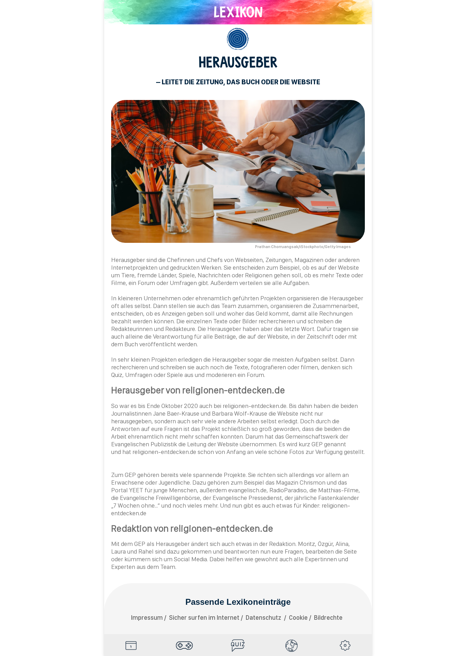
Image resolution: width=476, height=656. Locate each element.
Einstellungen (345, 645)
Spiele (185, 645)
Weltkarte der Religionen (291, 645)
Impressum (147, 617)
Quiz (238, 645)
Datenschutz (264, 617)
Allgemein (238, 39)
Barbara (222, 413)
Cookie (298, 617)
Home (131, 645)
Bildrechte (328, 617)
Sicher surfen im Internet (204, 617)
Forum (146, 282)
